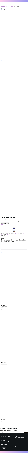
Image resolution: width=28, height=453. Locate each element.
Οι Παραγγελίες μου (4, 446)
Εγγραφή (26, 432)
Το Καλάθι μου (3, 448)
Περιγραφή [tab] (2, 238)
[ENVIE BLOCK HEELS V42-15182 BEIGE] (14, 392)
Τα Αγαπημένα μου (3, 447)
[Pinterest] (14, 237)
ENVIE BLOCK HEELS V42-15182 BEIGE (6, 418)
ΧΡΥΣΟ (14, 245)
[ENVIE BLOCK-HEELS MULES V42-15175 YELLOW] (14, 278)
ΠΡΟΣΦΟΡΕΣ (18, 233)
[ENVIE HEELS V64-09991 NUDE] (14, 335)
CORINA (2, 224)
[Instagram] (18, 446)
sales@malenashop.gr (6, 441)
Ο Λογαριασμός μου (4, 445)
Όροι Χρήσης (16, 436)
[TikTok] (20, 446)
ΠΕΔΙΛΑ (15, 233)
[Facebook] (14, 236)
